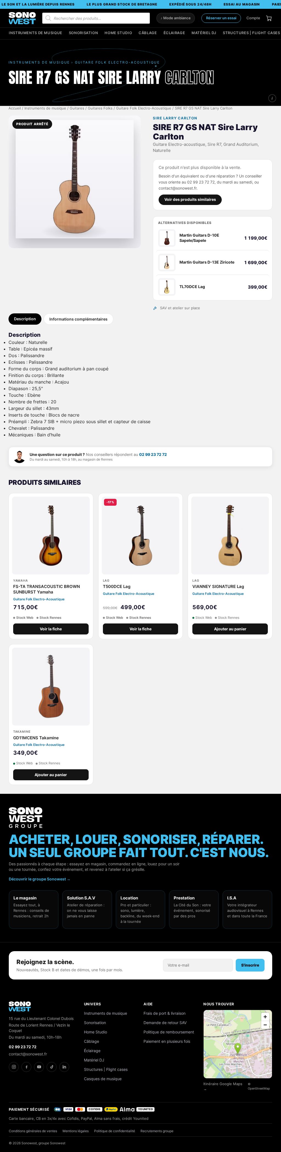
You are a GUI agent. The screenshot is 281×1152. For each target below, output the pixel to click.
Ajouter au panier (230, 629)
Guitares (77, 108)
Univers (93, 1004)
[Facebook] (26, 1067)
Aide (148, 1004)
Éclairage (174, 33)
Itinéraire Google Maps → (222, 1086)
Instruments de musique (35, 33)
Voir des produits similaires (190, 199)
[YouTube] (39, 1067)
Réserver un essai (221, 18)
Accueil (15, 108)
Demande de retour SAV (165, 1022)
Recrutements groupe (156, 1131)
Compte (253, 18)
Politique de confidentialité (114, 1131)
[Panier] (269, 18)
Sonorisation (83, 33)
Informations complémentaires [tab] (78, 319)
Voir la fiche (51, 629)
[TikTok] (52, 1067)
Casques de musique (103, 1078)
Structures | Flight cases (251, 33)
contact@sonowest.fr (28, 1054)
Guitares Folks (100, 108)
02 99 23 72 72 (153, 454)
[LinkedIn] (64, 1067)
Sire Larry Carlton (175, 118)
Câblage (148, 33)
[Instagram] (14, 1067)
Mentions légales (76, 1131)
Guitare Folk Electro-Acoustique (143, 108)
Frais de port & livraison (165, 1013)
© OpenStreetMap (259, 1086)
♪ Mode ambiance (176, 18)
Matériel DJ (204, 33)
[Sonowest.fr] (22, 18)
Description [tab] (25, 318)
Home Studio (118, 33)
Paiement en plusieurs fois (167, 1041)
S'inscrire (250, 965)
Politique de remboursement (169, 1032)
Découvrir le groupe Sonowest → (40, 879)
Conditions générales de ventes (33, 1131)
